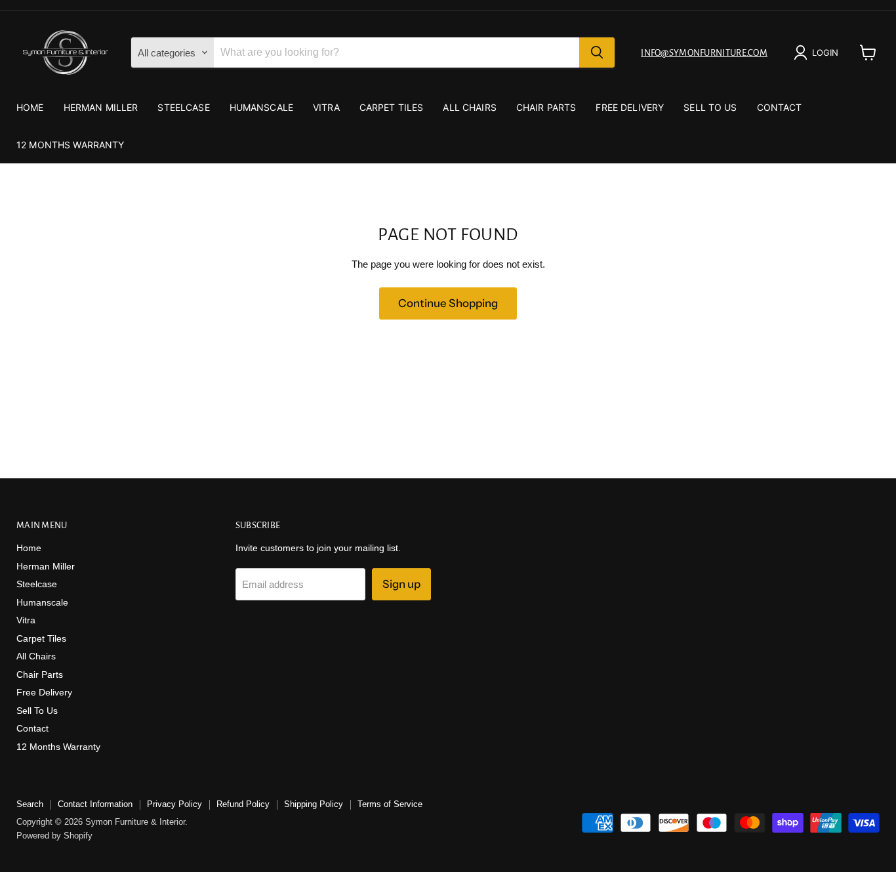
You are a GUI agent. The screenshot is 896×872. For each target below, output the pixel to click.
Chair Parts (546, 107)
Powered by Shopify (54, 836)
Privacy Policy (174, 804)
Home (30, 107)
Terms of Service (389, 804)
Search (29, 804)
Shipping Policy (313, 804)
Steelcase (183, 107)
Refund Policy (243, 804)
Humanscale (261, 107)
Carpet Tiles (391, 107)
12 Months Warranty (70, 144)
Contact (779, 107)
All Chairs (469, 107)
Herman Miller (101, 107)
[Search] (597, 52)
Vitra (326, 107)
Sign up (401, 584)
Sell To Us (710, 107)
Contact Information (95, 804)
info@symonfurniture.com (704, 53)
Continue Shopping (448, 303)
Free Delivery (630, 107)
